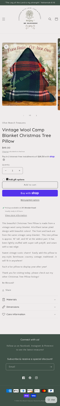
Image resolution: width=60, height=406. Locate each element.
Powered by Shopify (40, 401)
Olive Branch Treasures (26, 401)
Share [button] (8, 290)
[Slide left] (23, 115)
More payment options (30, 200)
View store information (16, 215)
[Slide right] (36, 115)
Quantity (6, 165)
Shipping (5, 151)
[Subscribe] (51, 366)
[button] (3, 19)
